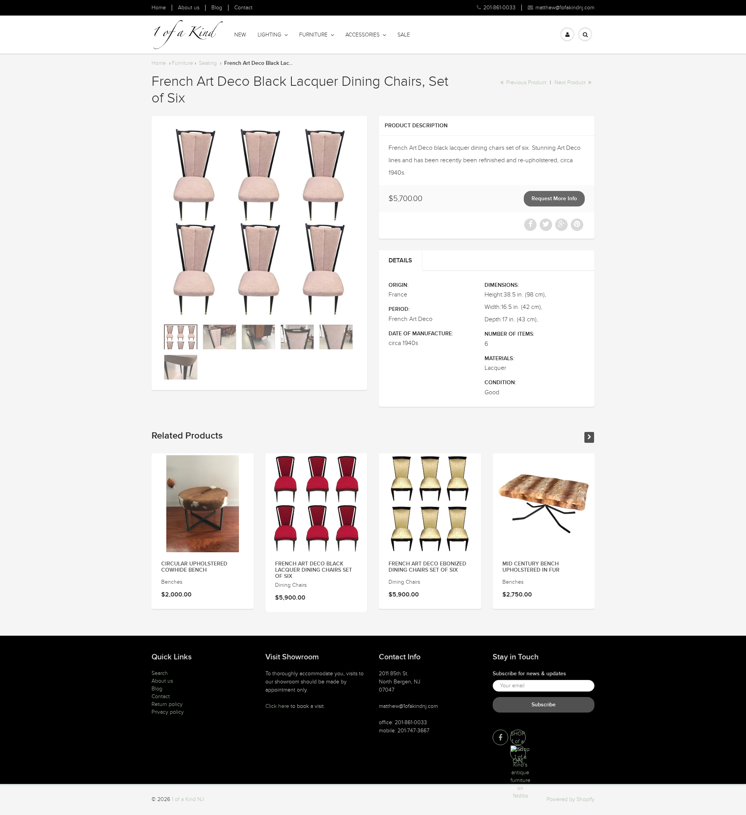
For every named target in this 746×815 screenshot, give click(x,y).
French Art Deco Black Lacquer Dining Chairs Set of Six (313, 570)
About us (188, 8)
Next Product (570, 82)
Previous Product (525, 82)
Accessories (362, 34)
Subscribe (544, 704)
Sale (403, 34)
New (240, 34)
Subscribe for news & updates (529, 673)
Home (159, 8)
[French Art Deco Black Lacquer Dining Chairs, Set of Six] (259, 222)
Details (400, 260)
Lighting (269, 34)
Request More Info (554, 198)
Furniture (313, 34)
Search (160, 673)
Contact (243, 8)
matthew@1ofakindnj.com (564, 8)
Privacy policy (168, 712)
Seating (208, 63)
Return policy (167, 704)
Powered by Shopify (570, 799)
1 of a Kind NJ (188, 799)
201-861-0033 (499, 8)
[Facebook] (500, 737)
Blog (216, 8)
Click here (277, 706)
